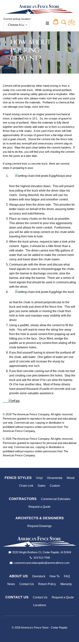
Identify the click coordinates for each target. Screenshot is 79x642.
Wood (70, 477)
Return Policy (47, 584)
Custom (55, 485)
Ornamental (54, 477)
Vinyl (39, 477)
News (11, 584)
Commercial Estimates (55, 499)
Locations (39, 605)
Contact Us (26, 584)
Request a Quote (39, 506)
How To (55, 576)
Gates (41, 485)
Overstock (38, 576)
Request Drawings (39, 526)
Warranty (66, 584)
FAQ (67, 576)
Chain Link (26, 485)
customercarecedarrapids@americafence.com (42, 562)
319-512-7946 (41, 557)
